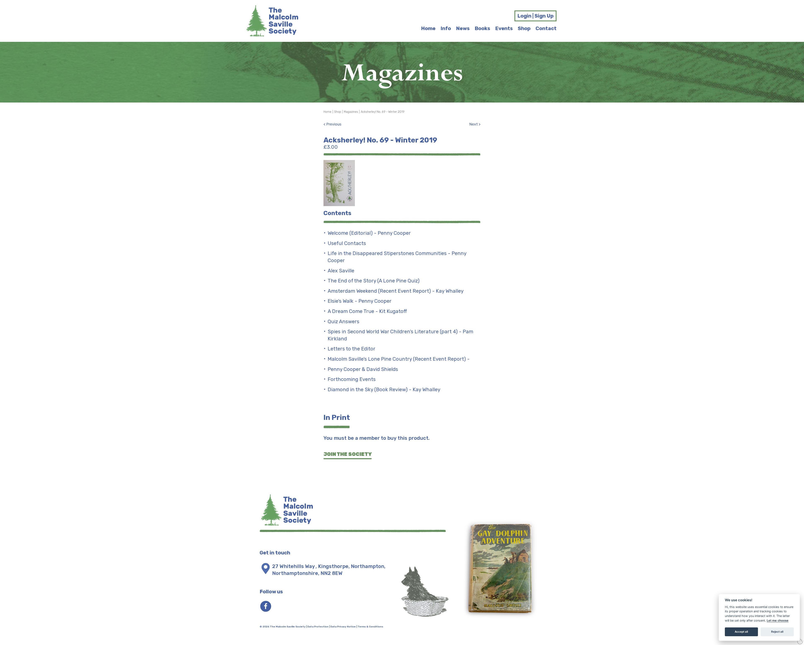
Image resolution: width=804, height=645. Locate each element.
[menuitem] (428, 28)
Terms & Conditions (370, 626)
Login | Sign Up (535, 16)
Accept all (741, 631)
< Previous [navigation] (332, 124)
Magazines (351, 112)
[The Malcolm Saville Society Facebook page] (266, 606)
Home (327, 112)
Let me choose (778, 620)
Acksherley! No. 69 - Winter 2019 (383, 112)
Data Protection (318, 626)
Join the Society (347, 454)
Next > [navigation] (475, 124)
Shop (337, 112)
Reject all (777, 631)
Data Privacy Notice (343, 626)
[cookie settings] (800, 641)
